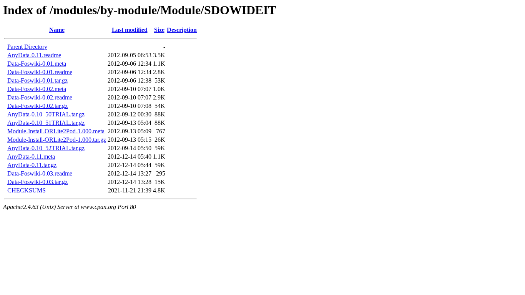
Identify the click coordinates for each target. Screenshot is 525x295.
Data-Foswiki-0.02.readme (39, 97)
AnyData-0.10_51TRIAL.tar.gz (46, 122)
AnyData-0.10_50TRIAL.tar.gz (46, 114)
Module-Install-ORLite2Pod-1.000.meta (56, 131)
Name (57, 30)
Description (182, 30)
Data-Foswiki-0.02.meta (36, 89)
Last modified (130, 30)
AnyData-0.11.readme (34, 55)
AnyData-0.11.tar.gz (31, 165)
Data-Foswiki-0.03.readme (39, 173)
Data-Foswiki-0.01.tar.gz (37, 80)
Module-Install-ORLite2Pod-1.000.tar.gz (56, 139)
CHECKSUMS (26, 190)
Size (159, 30)
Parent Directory (27, 46)
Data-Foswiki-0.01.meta (36, 63)
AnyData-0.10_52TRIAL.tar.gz (46, 148)
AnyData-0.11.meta (31, 156)
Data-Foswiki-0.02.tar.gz (37, 106)
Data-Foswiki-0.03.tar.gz (37, 182)
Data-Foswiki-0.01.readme (39, 72)
